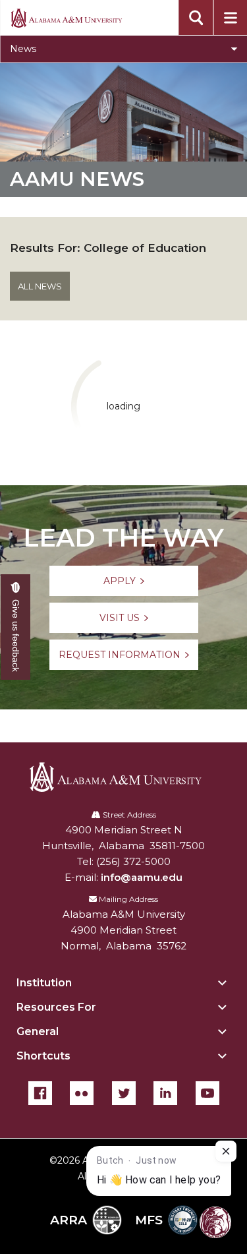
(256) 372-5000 (133, 861)
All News (40, 286)
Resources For (56, 1007)
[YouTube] (207, 1093)
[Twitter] (124, 1093)
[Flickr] (82, 1093)
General (37, 1031)
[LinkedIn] (165, 1093)
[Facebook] (40, 1093)
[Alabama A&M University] (123, 777)
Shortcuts (43, 1056)
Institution (44, 982)
